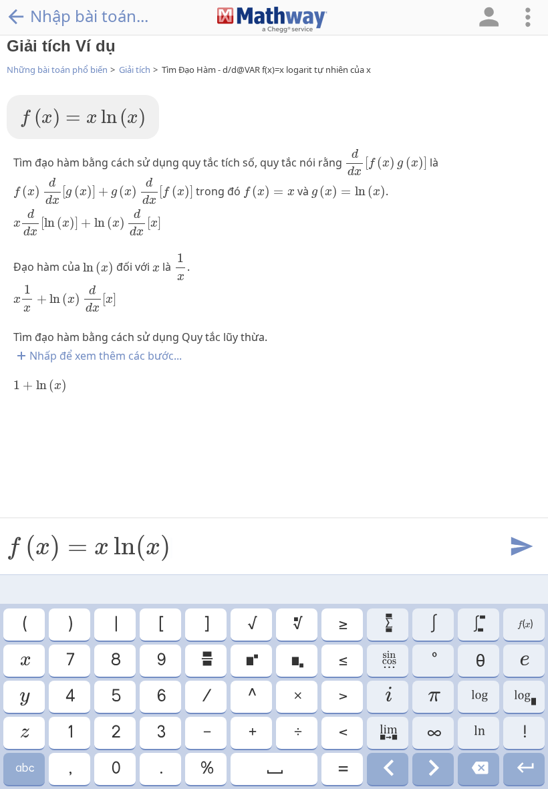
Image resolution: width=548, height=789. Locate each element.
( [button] (24, 624)
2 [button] (115, 733)
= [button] (342, 769)
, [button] (69, 769)
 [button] (24, 697)
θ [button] (478, 661)
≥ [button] (342, 624)
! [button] (524, 733)
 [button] (206, 661)
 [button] (24, 733)
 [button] (388, 769)
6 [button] (161, 697)
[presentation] (83, 118)
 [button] (388, 624)
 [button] (433, 769)
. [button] (160, 769)
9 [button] (161, 661)
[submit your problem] (521, 547)
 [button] (478, 624)
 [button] (388, 697)
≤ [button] (342, 661)
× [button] (297, 697)
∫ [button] (433, 624)
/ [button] (205, 697)
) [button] (69, 624)
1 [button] (69, 733)
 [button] (274, 769)
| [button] (115, 624)
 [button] (478, 733)
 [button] (524, 769)
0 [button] (115, 769)
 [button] (251, 661)
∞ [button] (433, 733)
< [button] (342, 733)
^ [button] (251, 697)
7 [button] (69, 661)
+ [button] (251, 733)
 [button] (296, 661)
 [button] (387, 733)
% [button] (206, 769)
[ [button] (160, 624)
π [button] (433, 697)
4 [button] (69, 697)
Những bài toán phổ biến (57, 70)
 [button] (524, 624)
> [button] (342, 697)
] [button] (206, 624)
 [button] (297, 624)
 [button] (388, 661)
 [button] (524, 661)
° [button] (433, 661)
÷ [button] (297, 733)
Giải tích (134, 70)
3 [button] (160, 733)
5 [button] (115, 697)
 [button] (479, 769)
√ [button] (251, 624)
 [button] (24, 661)
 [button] (524, 697)
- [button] (206, 733)
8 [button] (115, 661)
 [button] (24, 769)
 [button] (479, 697)
